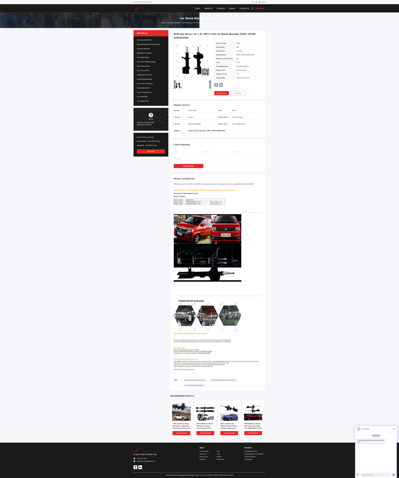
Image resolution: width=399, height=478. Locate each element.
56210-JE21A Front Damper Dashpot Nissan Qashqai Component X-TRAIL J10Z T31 (228, 426)
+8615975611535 (151, 145)
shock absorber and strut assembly (223, 380)
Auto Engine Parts (143, 101)
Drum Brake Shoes (143, 57)
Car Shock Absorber (173, 23)
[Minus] (394, 429)
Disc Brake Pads (142, 96)
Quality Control (204, 456)
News (218, 451)
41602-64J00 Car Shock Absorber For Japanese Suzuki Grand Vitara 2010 (181, 426)
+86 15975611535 (154, 141)
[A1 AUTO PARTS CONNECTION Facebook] (253, 2)
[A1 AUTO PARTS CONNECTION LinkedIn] (256, 2)
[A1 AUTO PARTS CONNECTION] (140, 8)
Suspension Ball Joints (144, 75)
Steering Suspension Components (148, 44)
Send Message (188, 166)
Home (164, 23)
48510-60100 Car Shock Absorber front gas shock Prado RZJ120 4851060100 (204, 426)
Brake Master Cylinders (144, 53)
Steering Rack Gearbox (144, 79)
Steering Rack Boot (143, 88)
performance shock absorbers (195, 380)
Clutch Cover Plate (143, 70)
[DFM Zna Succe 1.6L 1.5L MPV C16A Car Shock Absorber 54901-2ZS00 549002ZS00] (192, 60)
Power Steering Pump (144, 92)
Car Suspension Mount (144, 40)
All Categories (248, 459)
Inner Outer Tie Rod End (145, 83)
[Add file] (357, 474)
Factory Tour (203, 454)
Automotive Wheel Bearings (146, 62)
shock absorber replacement (194, 385)
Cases (218, 454)
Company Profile (204, 451)
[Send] (393, 474)
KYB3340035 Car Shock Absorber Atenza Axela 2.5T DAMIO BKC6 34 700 (252, 426)
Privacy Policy (220, 459)
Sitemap (219, 456)
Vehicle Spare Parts (143, 66)
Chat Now (151, 151)
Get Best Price (222, 93)
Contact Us (203, 459)
